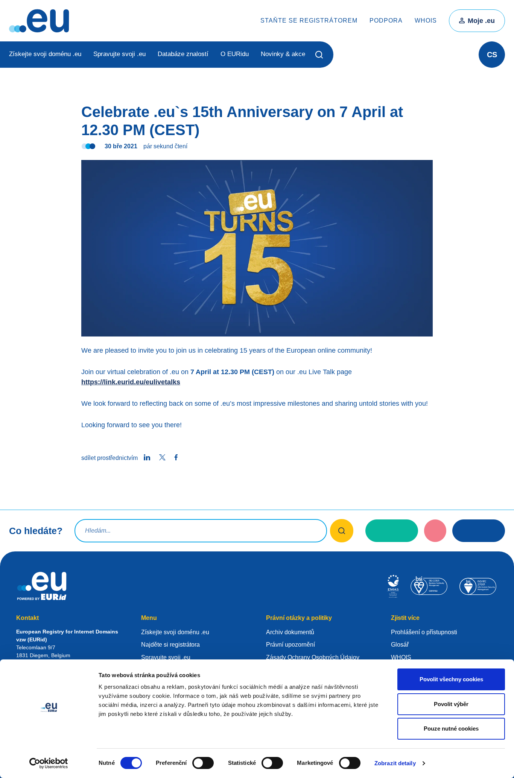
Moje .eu (481, 20)
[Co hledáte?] (342, 530)
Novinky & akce (283, 54)
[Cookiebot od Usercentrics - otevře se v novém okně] (49, 763)
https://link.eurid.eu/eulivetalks (130, 382)
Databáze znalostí (183, 54)
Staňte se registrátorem (308, 20)
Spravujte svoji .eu (119, 54)
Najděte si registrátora (170, 644)
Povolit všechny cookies (451, 679)
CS (492, 54)
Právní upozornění (290, 644)
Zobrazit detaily (395, 763)
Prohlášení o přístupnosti (424, 632)
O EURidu (235, 54)
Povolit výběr (451, 704)
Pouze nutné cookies (451, 728)
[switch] (203, 763)
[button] (319, 54)
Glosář (400, 644)
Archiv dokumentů (290, 632)
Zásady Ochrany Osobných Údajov (312, 657)
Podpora (386, 20)
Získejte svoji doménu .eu (45, 54)
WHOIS (426, 20)
